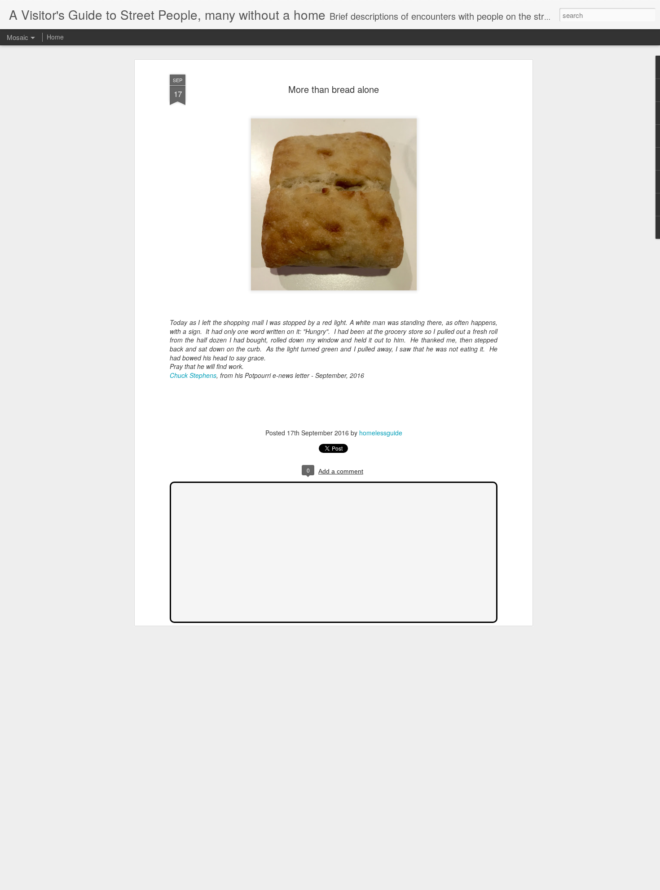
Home (55, 36)
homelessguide (380, 432)
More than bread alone (333, 89)
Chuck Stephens (193, 375)
